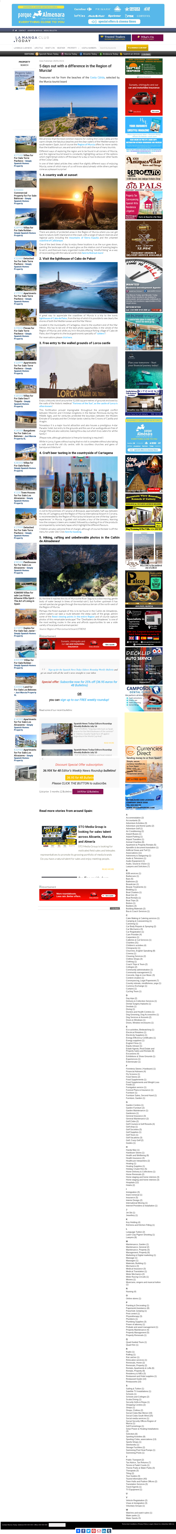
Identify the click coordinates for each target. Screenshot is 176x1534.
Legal (151, 1524)
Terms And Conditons (129, 1524)
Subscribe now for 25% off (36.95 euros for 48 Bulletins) (88, 683)
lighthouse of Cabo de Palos (53, 318)
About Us (157, 1524)
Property (72, 48)
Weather (61, 48)
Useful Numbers (89, 48)
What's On (50, 48)
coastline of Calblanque (51, 240)
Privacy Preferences (57, 1525)
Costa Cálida (97, 77)
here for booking (73, 531)
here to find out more (92, 252)
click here (67, 337)
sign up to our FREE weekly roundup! (84, 700)
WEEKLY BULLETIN (50, 30)
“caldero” (100, 333)
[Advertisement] (144, 728)
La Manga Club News (23, 48)
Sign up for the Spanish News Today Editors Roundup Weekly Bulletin (81, 669)
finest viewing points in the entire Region (73, 616)
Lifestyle (39, 48)
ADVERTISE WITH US (35, 30)
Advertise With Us (168, 1524)
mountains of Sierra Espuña (84, 237)
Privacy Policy (143, 1524)
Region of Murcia (86, 144)
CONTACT (22, 30)
